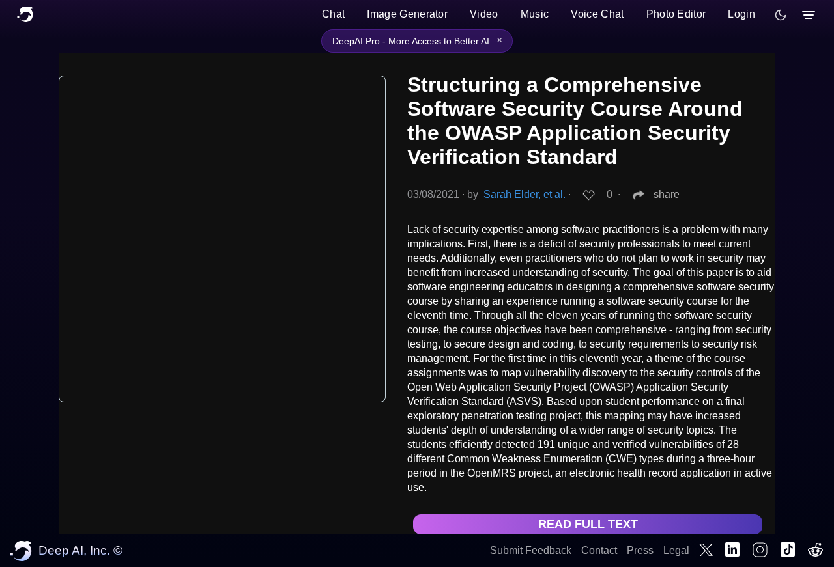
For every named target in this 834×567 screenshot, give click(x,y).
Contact (599, 550)
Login (741, 14)
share (667, 194)
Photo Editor (676, 14)
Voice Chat (597, 14)
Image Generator (407, 14)
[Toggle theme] (780, 15)
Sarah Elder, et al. (524, 194)
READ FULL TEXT (588, 524)
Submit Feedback (530, 550)
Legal (676, 550)
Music (535, 14)
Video (484, 14)
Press (640, 550)
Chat (333, 14)
